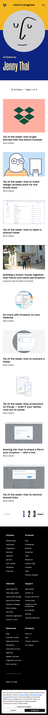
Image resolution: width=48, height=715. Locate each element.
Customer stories (12, 637)
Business (28, 548)
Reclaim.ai (29, 560)
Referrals (9, 653)
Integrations (10, 548)
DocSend (28, 567)
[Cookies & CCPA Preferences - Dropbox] (24, 701)
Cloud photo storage (13, 597)
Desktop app (11, 541)
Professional (29, 544)
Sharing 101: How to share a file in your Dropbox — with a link (23, 451)
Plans (27, 571)
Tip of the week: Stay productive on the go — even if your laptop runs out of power (23, 406)
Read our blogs (11, 682)
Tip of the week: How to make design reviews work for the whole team (21, 184)
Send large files (11, 589)
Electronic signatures (14, 616)
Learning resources (32, 618)
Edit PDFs (9, 612)
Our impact (29, 645)
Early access (10, 563)
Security (9, 560)
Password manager (13, 604)
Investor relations (31, 641)
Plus (26, 541)
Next (40, 514)
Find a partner (11, 664)
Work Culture (8, 143)
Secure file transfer (13, 600)
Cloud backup (11, 608)
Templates (10, 567)
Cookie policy (30, 600)
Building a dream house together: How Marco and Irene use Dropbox (24, 276)
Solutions (9, 556)
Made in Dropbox (26, 281)
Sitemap (28, 614)
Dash (27, 556)
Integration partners (13, 660)
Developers (10, 645)
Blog (7, 634)
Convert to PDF (11, 620)
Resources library (12, 641)
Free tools (9, 571)
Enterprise (29, 552)
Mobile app (10, 544)
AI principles (29, 610)
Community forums (13, 649)
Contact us (29, 593)
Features (9, 552)
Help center (29, 589)
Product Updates (31, 575)
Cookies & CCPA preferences (31, 605)
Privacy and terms (32, 597)
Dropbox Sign (30, 563)
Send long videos (12, 593)
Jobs (27, 637)
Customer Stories (10, 281)
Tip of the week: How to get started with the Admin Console (22, 138)
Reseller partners (12, 656)
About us (28, 634)
